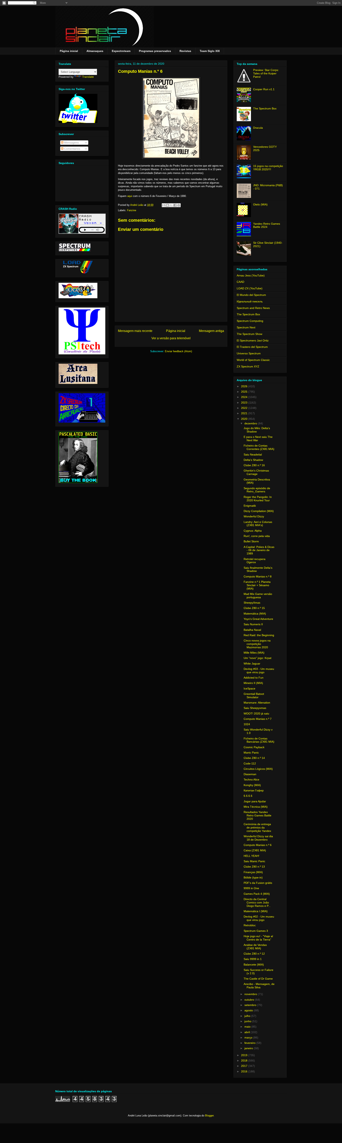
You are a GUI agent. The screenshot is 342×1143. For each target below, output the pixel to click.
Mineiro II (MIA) (253, 683)
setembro (250, 1005)
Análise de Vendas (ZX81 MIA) (255, 946)
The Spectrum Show (249, 334)
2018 (244, 1060)
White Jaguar (252, 663)
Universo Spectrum (249, 353)
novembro (251, 994)
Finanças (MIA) (253, 872)
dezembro (251, 423)
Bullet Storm (251, 541)
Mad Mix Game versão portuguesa (258, 595)
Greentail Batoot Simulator (254, 695)
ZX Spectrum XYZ (248, 366)
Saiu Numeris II (253, 624)
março (248, 1037)
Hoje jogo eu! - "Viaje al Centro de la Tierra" (258, 938)
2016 (244, 1071)
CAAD (240, 281)
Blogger (209, 1115)
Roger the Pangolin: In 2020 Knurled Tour (258, 498)
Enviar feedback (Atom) (178, 351)
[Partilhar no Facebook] (175, 205)
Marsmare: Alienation (257, 702)
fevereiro (250, 1042)
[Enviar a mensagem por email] (164, 205)
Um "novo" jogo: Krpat (257, 658)
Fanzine (131, 210)
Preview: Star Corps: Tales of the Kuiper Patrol (266, 73)
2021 (244, 413)
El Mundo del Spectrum (251, 294)
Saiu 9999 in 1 (253, 959)
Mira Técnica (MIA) (256, 806)
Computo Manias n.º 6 (258, 845)
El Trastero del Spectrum (252, 346)
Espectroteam (121, 51)
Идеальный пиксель (250, 301)
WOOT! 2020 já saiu (256, 713)
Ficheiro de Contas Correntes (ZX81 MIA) (259, 447)
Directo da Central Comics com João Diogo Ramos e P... (257, 902)
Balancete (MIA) (254, 964)
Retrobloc (250, 925)
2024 (244, 397)
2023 (244, 402)
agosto (249, 1010)
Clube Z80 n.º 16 (254, 465)
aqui (129, 196)
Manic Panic (251, 752)
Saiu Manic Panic (254, 861)
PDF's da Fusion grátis (258, 882)
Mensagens (71, 142)
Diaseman (250, 774)
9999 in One (251, 888)
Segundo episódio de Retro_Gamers (257, 490)
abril (247, 1032)
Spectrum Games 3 (256, 930)
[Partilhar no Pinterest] (179, 205)
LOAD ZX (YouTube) (249, 288)
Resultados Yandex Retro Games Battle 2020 (257, 815)
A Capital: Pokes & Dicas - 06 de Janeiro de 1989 (259, 550)
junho (248, 1021)
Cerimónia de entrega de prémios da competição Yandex (257, 827)
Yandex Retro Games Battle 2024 (266, 225)
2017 (244, 1065)
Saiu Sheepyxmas (255, 708)
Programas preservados (155, 51)
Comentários (71, 148)
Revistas (185, 51)
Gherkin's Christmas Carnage (256, 472)
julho (247, 1015)
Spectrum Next (246, 327)
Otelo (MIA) (260, 204)
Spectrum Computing (250, 320)
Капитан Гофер (254, 790)
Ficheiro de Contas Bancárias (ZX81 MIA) (259, 740)
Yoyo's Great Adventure (258, 618)
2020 (244, 418)
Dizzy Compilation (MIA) (259, 511)
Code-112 (250, 763)
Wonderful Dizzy (254, 516)
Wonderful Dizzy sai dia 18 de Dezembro (258, 838)
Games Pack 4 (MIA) (257, 893)
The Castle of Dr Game (258, 978)
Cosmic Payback (254, 747)
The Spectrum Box (264, 108)
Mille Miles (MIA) (254, 652)
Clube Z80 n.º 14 (254, 757)
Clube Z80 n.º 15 (254, 608)
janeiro (249, 1048)
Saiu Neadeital (253, 454)
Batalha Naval (252, 629)
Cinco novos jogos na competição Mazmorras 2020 (257, 644)
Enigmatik (250, 505)
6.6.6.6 (248, 795)
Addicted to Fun (253, 677)
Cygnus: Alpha (253, 530)
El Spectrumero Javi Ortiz (253, 340)
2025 (244, 391)
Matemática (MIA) (255, 613)
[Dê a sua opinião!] (167, 205)
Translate (88, 76)
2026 (244, 386)
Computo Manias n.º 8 (258, 576)
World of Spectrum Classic (253, 360)
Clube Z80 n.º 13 (254, 866)
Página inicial (69, 51)
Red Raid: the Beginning (259, 635)
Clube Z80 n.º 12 (254, 953)
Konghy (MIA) (252, 785)
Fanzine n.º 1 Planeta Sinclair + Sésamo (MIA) (257, 585)
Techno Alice (251, 779)
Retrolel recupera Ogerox (254, 560)
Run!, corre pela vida (257, 536)
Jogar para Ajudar (255, 801)
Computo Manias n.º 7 (258, 718)
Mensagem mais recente (135, 331)
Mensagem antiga (211, 331)
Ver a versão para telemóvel (171, 338)
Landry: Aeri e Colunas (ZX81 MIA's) (258, 523)
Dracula (258, 127)
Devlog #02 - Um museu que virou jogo (259, 918)
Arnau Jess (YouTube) (251, 275)
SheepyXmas (252, 602)
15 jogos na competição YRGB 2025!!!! (268, 167)
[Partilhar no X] (171, 205)
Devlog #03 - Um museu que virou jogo (259, 670)
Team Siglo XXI (210, 51)
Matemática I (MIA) (256, 911)
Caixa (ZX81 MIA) (255, 850)
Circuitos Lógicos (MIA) (258, 768)
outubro (249, 999)
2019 (244, 1055)
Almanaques (94, 51)
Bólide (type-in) (253, 877)
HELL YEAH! (251, 855)
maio (247, 1026)
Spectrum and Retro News (253, 308)
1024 (247, 724)
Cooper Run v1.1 (264, 89)
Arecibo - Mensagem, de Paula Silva (259, 985)
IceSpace (249, 688)
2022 (244, 407)
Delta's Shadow (253, 459)
